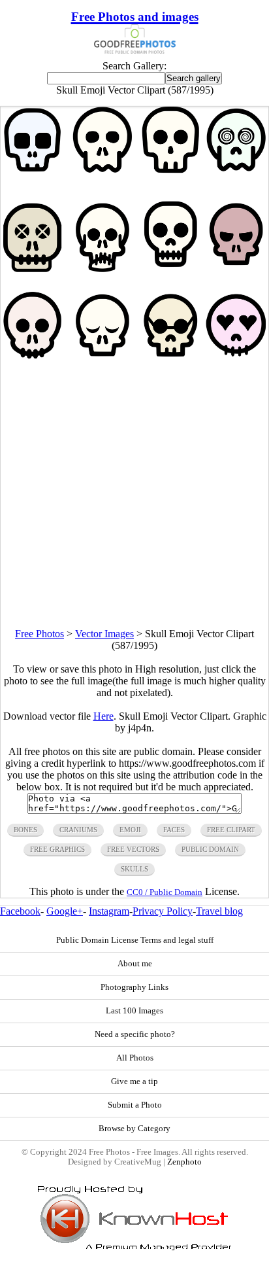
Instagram (109, 911)
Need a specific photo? (135, 1034)
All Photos (134, 1057)
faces (174, 830)
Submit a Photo (135, 1105)
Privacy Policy (163, 911)
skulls (134, 869)
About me (135, 963)
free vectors (133, 849)
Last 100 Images (134, 1010)
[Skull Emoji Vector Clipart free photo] (134, 354)
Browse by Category (134, 1128)
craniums (78, 830)
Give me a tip (134, 1081)
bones (25, 830)
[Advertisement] (134, 493)
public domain (210, 849)
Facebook (20, 911)
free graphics (57, 849)
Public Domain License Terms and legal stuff (135, 940)
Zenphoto (184, 1162)
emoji (130, 830)
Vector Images (104, 633)
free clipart (231, 830)
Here (103, 716)
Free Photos (39, 633)
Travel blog (219, 911)
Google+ (64, 911)
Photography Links (134, 987)
